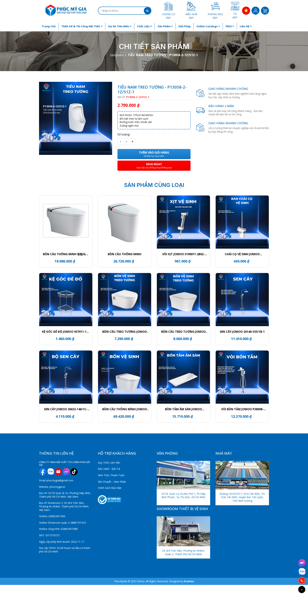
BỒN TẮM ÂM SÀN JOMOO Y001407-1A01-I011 (183, 409)
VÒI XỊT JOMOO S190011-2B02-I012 (183, 254)
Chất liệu (143, 26)
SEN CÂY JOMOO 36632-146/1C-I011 (66, 409)
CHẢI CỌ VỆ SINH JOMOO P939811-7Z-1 (242, 254)
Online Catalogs (207, 26)
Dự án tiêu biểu (119, 26)
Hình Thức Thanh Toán (111, 475)
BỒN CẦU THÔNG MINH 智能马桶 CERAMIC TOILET (66, 254)
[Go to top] (301, 589)
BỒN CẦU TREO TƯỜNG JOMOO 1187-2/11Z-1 (124, 332)
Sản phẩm (164, 26)
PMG (229, 26)
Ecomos (189, 581)
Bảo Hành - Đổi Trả (109, 468)
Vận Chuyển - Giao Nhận (112, 481)
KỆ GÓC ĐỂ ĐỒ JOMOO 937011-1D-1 (65, 332)
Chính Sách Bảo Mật (109, 488)
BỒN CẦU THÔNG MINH (124, 254)
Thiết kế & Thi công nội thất (81, 26)
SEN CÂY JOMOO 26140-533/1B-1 (242, 332)
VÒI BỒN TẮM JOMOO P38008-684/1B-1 (242, 409)
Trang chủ (49, 26)
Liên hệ (245, 26)
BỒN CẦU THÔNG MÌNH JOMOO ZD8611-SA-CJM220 (124, 409)
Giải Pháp (184, 26)
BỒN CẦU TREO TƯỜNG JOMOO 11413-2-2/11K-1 (183, 332)
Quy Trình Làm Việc (109, 462)
